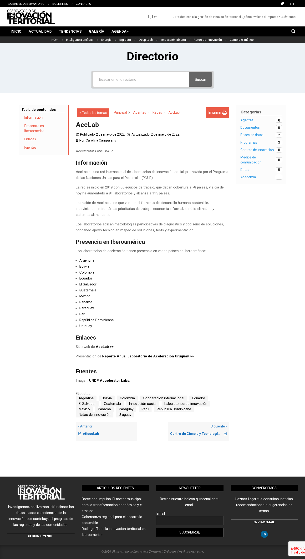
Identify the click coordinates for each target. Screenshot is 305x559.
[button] (217, 113)
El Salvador (88, 284)
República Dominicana (96, 320)
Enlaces (30, 139)
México (85, 296)
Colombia (86, 272)
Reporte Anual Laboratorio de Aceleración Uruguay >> (148, 356)
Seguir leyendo (40, 536)
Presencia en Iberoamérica (34, 128)
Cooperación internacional (163, 398)
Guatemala (87, 290)
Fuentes (30, 147)
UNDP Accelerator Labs (109, 380)
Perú (82, 314)
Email (161, 513)
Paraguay (86, 308)
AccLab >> (105, 347)
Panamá (85, 302)
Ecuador (85, 278)
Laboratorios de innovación (185, 403)
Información (33, 117)
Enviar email (264, 522)
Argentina (86, 260)
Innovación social (142, 403)
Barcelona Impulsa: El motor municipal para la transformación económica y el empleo (112, 505)
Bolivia (84, 266)
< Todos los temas (93, 113)
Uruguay (85, 326)
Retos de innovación (95, 414)
